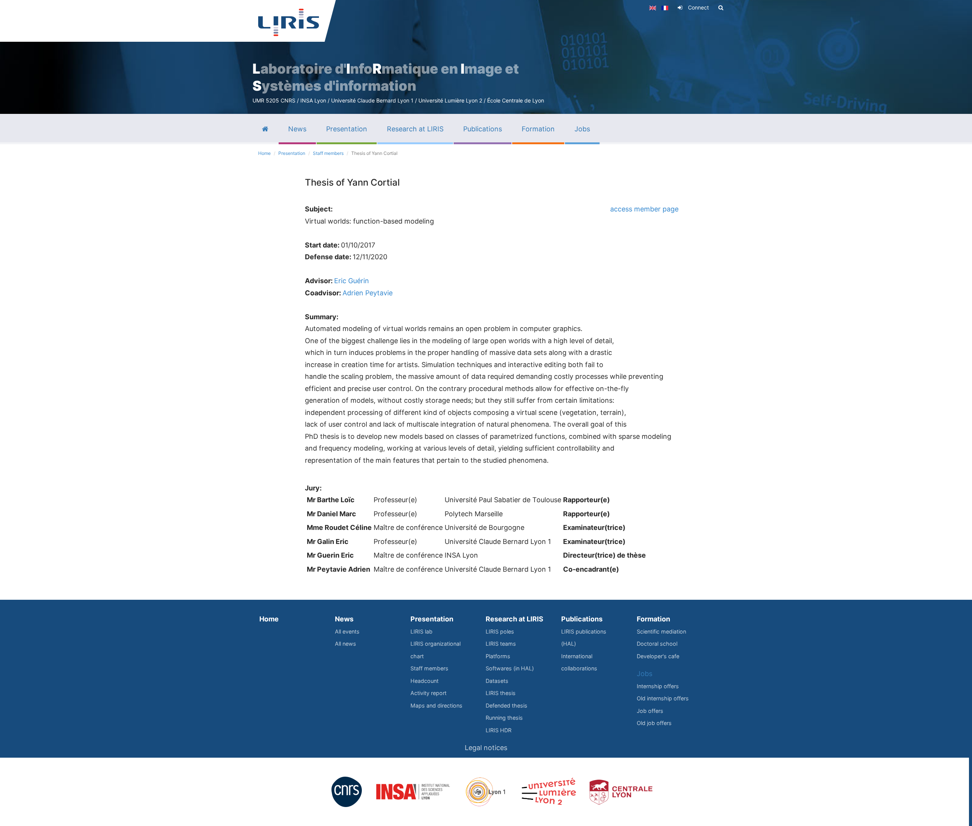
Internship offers (658, 686)
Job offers (650, 711)
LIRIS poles (500, 631)
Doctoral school (657, 643)
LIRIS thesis (501, 693)
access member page (644, 209)
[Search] (720, 7)
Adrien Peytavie (367, 293)
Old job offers (654, 723)
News (344, 619)
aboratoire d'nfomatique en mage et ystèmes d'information (385, 77)
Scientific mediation (661, 631)
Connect (698, 7)
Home (264, 153)
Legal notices (486, 748)
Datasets (497, 681)
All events (347, 631)
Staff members (328, 153)
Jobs (644, 674)
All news (345, 643)
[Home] (288, 22)
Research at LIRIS (514, 619)
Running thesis (504, 717)
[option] (486, 57)
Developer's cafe (658, 656)
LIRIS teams (501, 643)
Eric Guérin (351, 281)
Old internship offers (663, 698)
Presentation (291, 153)
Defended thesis (506, 705)
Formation (653, 619)
